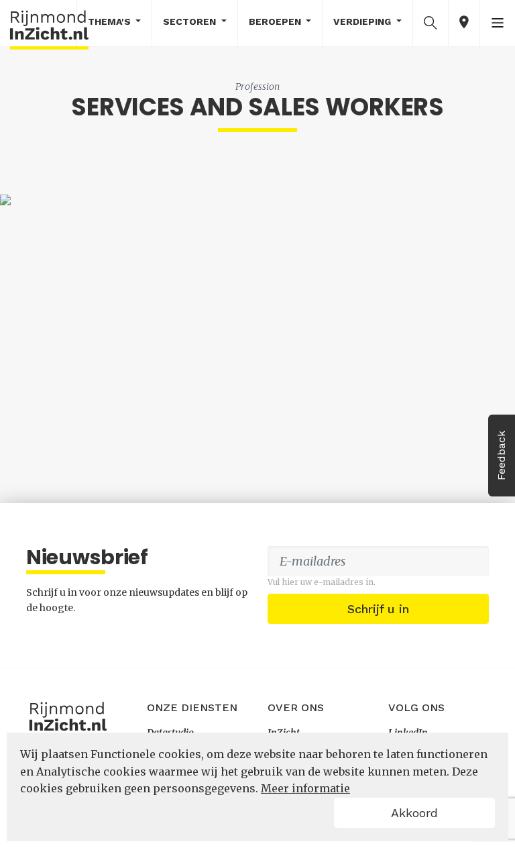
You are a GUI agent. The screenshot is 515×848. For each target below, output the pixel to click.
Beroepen (276, 21)
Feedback (501, 455)
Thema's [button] (110, 21)
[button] (430, 22)
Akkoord (414, 813)
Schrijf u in (378, 609)
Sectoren (191, 21)
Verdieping (363, 21)
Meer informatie (305, 788)
